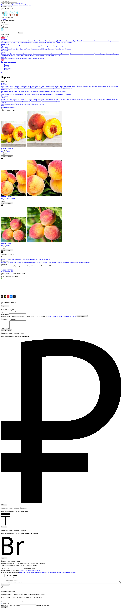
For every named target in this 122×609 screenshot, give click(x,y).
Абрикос (3, 86)
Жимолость (69, 86)
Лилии (28, 94)
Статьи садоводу (53, 262)
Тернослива (20, 88)
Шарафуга (69, 88)
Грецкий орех (45, 88)
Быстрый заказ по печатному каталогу (24, 262)
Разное (57, 94)
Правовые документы (7, 271)
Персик (58, 88)
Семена (3, 97)
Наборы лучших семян (87, 99)
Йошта (79, 86)
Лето (2, 105)
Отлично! (3, 504)
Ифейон (17, 94)
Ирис (13, 94)
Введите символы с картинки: (10, 605)
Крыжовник (85, 86)
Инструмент (23, 104)
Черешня (27, 88)
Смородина (13, 88)
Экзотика (17, 101)
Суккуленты (57, 91)
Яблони (32, 88)
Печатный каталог (41, 262)
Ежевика (63, 86)
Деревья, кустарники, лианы (9, 91)
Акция (3, 83)
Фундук (63, 88)
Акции (60, 262)
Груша (47, 86)
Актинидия (9, 86)
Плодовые (4, 84)
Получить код (5, 584)
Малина (91, 86)
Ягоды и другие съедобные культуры (21, 99)
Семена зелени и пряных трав (42, 99)
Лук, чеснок (4, 96)
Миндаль (53, 88)
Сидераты (57, 101)
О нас (20, 5)
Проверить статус (82, 316)
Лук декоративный (36, 94)
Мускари (45, 94)
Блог (26, 5)
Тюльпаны (68, 94)
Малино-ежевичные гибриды (103, 86)
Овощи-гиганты (75, 99)
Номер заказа (5, 314)
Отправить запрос (6, 330)
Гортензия (64, 91)
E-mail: (3, 602)
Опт (24, 5)
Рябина (3, 88)
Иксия (9, 94)
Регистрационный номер (8, 311)
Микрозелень (65, 99)
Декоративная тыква (47, 101)
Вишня (36, 86)
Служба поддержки (84, 262)
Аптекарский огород (112, 99)
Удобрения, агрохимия (7, 104)
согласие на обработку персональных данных (61, 572)
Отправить (4, 607)
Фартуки (41, 104)
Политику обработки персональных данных (32, 572)
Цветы (7, 99)
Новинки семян (56, 99)
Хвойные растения (47, 91)
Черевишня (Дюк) (54, 86)
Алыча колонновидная (20, 86)
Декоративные (5, 89)
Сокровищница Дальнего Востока (30, 101)
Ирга (74, 86)
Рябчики (61, 94)
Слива (7, 88)
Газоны (17, 104)
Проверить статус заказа (70, 262)
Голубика (41, 86)
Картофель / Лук (32, 259)
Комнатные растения (7, 101)
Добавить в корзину (6, 156)
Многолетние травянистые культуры (29, 91)
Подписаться (4, 306)
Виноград (31, 86)
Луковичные (4, 93)
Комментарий (5, 328)
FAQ (30, 5)
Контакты (15, 5)
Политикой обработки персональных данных (62, 316)
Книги (30, 104)
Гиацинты (4, 94)
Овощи (3, 99)
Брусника (38, 88)
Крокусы (23, 94)
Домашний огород (99, 99)
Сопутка (3, 102)
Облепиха (115, 86)
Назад (2, 73)
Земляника (46, 259)
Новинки (3, 259)
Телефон (3, 568)
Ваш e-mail (4, 304)
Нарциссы (51, 94)
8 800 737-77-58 (18, 3)
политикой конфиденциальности (30, 570)
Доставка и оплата (6, 5)
